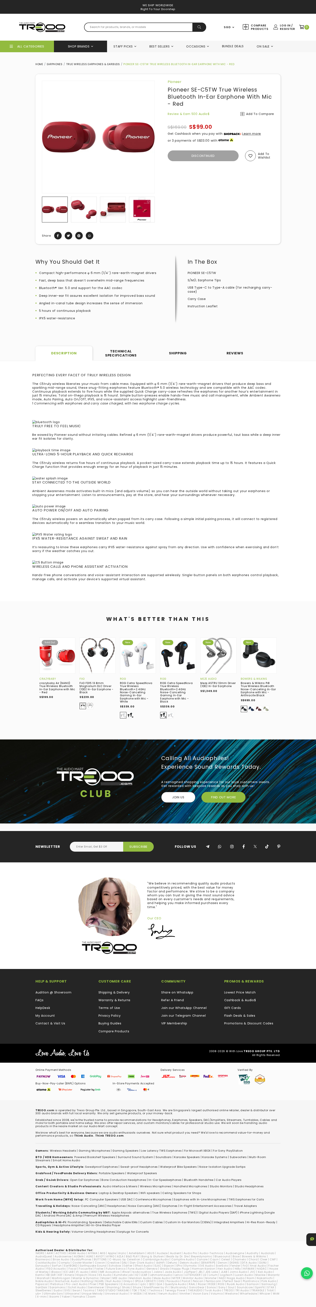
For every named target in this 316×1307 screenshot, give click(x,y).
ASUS (151, 1253)
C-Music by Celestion (124, 1259)
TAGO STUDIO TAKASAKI (113, 1290)
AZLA (120, 1256)
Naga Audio (235, 1278)
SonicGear (196, 1287)
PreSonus (57, 1284)
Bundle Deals (233, 46)
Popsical (41, 1284)
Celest (225, 1259)
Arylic (122, 1253)
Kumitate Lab (123, 1275)
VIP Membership (174, 1023)
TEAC (143, 1290)
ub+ (38, 1293)
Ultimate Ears (53, 1293)
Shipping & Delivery (114, 992)
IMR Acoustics (110, 1272)
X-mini (42, 1296)
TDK (134, 1290)
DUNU (263, 1262)
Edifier (128, 1265)
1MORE (39, 1253)
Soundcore (245, 1287)
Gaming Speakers (125, 1150)
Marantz (274, 1275)
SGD (227, 27)
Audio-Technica (211, 1253)
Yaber (66, 1296)
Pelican (198, 1281)
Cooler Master (82, 1262)
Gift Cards (232, 1008)
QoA (159, 1284)
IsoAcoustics (141, 1272)
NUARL (99, 1281)
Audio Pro (190, 1253)
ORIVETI (151, 1281)
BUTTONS (100, 1259)
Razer (202, 1284)
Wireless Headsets (63, 1150)
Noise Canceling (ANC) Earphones (153, 1206)
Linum (213, 1275)
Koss (92, 1275)
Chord (253, 1259)
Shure (137, 1287)
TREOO (228, 1290)
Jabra (157, 1272)
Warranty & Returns (114, 1000)
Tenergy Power (175, 1290)
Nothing (87, 1281)
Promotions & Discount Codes (248, 1023)
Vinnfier (184, 1293)
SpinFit (260, 1287)
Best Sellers (159, 46)
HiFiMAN (248, 1268)
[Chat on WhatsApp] (307, 1273)
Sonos (211, 1287)
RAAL (192, 1284)
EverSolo (222, 1265)
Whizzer (264, 1293)
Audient (175, 1253)
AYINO (110, 1256)
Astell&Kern (137, 1253)
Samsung (268, 1284)
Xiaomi (54, 1296)
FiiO (82, 679)
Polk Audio (268, 1281)
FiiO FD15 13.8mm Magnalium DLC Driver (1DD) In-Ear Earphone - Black (96, 687)
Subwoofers (238, 1157)
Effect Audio (143, 1265)
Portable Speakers (112, 1173)
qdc (143, 1284)
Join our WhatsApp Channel (184, 1008)
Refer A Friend (172, 1000)
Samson (253, 1284)
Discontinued (203, 156)
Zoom (91, 1296)
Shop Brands (79, 46)
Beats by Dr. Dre (177, 1256)
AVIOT (100, 1256)
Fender (235, 1265)
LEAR (144, 1275)
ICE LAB (68, 1272)
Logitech (226, 1275)
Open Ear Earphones (84, 1180)
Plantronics (251, 1281)
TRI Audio (242, 1290)
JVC (253, 1272)
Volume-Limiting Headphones (93, 1232)
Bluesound (222, 1256)
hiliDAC (262, 1268)
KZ (137, 1275)
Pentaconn (213, 1281)
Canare (202, 1259)
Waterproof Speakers (142, 1173)
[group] (55, 209)
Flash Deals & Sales (239, 1016)
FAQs (39, 1000)
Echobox (115, 1265)
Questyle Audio (175, 1284)
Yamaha (78, 1296)
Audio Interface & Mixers (120, 1186)
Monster (211, 1278)
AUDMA (79, 1256)
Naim (251, 1278)
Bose (236, 1256)
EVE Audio (206, 1265)
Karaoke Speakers (187, 1157)
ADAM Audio (77, 1253)
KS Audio (105, 1275)
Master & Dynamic (86, 1278)
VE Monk (150, 1293)
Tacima (88, 1290)
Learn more (251, 134)
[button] (45, 209)
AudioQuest (43, 1256)
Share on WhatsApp (177, 992)
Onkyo (127, 1281)
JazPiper (190, 1272)
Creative (113, 1262)
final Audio (258, 1265)
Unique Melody (92, 1293)
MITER (176, 1278)
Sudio (58, 1290)
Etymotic (190, 1265)
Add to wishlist (264, 156)
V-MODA (136, 1293)
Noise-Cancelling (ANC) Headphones (99, 1206)
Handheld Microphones (190, 1186)
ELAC (158, 1265)
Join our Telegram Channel (183, 1016)
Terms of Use (109, 1008)
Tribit (270, 1290)
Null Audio (113, 1281)
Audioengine (235, 1253)
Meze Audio (208, 679)
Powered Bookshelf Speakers (94, 1157)
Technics (156, 1290)
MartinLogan (61, 1278)
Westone (231, 1293)
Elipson (169, 1265)
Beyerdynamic (201, 1256)
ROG (123, 679)
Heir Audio (225, 1268)
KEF (60, 1275)
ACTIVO (60, 1253)
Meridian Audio (140, 1278)
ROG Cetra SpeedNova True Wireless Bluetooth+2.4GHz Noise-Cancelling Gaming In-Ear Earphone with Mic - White (136, 692)
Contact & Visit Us (50, 1023)
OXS (161, 1281)
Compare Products (259, 27)
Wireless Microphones (155, 1186)
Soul (231, 1287)
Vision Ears (201, 1293)
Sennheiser (96, 1287)
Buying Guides (109, 1023)
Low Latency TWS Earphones (161, 1150)
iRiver (126, 1272)
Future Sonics (116, 1268)
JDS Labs (211, 1272)
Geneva (152, 1268)
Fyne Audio (136, 1268)
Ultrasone (72, 1293)
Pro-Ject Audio (76, 1284)
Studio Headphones (249, 1186)
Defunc (172, 1262)
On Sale (263, 46)
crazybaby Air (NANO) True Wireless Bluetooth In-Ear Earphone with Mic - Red (57, 687)
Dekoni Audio (189, 1262)
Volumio (217, 1293)
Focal (73, 1268)
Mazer (105, 1278)
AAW (50, 1253)
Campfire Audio (182, 1259)
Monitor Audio (193, 1278)
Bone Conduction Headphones (123, 1180)
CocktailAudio (45, 1262)
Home (39, 64)
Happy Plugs (181, 1268)
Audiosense (63, 1256)
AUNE (89, 1256)
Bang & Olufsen (152, 1256)
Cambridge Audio (156, 1259)
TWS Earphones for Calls (246, 1199)
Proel (93, 1284)
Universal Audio (116, 1293)
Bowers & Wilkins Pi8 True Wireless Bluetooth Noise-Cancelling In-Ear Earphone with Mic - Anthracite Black (258, 689)
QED (151, 1284)
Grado (164, 1268)
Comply (64, 1262)
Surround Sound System (135, 1157)
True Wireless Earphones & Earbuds (93, 64)
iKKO (94, 1272)
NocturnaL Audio (67, 1281)
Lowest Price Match (240, 992)
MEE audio (119, 1278)
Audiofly (253, 1253)
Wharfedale (248, 1293)
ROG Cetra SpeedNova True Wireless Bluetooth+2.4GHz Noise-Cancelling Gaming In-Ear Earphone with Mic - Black (176, 692)
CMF (273, 1259)
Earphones (55, 64)
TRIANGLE (257, 1290)
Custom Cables (151, 1222)
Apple (112, 1253)
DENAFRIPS (208, 1262)
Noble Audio (44, 1281)
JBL (200, 1272)
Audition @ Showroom (53, 992)
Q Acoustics (129, 1284)
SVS (67, 1290)
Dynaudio (42, 1265)
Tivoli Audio (212, 1290)
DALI (125, 1262)
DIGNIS (234, 1262)
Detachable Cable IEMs (121, 1222)
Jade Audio (173, 1272)
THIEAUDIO (195, 1290)
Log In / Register (287, 27)
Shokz (126, 1287)
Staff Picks (123, 46)
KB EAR (51, 1275)
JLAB (224, 1272)
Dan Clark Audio (142, 1262)
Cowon (100, 1262)
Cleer (264, 1259)
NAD (222, 1278)
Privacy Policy (109, 1016)
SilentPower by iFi (156, 1287)
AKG (103, 1253)
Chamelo (239, 1259)
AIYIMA (92, 1253)
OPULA (139, 1281)
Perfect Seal (232, 1281)
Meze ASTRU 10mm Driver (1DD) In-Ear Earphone (218, 684)
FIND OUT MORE (223, 797)
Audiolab (267, 1253)
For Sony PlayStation (228, 1150)
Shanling (113, 1287)
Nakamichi (265, 1278)
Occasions (195, 46)
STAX (270, 1287)
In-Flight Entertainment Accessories (206, 1206)
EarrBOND (70, 1265)
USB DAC (127, 1199)
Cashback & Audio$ (240, 1000)
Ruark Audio (235, 1284)
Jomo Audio (238, 1272)
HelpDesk (42, 1008)
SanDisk (41, 1287)
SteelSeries (43, 1290)
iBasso (56, 1272)
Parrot (186, 1281)
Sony (222, 1287)
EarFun (57, 1265)
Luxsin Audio (244, 1275)
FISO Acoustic (56, 1268)
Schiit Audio (77, 1287)
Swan (76, 1290)
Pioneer (175, 81)
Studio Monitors (221, 1186)
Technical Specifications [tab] (121, 353)
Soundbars (164, 1157)
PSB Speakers (108, 1284)
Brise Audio (61, 1259)
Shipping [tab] (178, 353)
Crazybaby (47, 679)
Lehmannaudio (161, 1275)
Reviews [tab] (235, 353)
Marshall (43, 1278)
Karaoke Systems (214, 1157)
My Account (45, 1016)
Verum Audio (167, 1293)
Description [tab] (64, 353)
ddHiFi (160, 1262)
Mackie (260, 1275)
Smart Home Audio (66, 1160)
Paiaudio (173, 1281)
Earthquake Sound (93, 1265)
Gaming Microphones (94, 1150)
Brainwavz (43, 1259)
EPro (179, 1265)
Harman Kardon (203, 1268)
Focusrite (85, 1268)
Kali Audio (265, 1272)
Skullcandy (178, 1287)
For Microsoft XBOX (197, 1150)
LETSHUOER (193, 1275)
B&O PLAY (132, 1256)
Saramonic (57, 1287)
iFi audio (82, 1272)
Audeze (162, 1253)
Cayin (214, 1259)
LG (205, 1275)
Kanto (39, 1275)
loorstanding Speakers (85, 1222)
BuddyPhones (82, 1259)
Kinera (69, 1275)
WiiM (276, 1293)
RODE (212, 1284)
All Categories (30, 46)
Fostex (99, 1268)
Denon (222, 1262)
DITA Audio (249, 1262)
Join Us (178, 797)
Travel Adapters (245, 1206)
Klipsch (82, 1275)
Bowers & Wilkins (254, 679)
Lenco (179, 1275)
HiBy (238, 1268)
